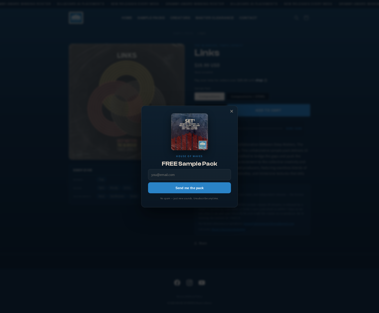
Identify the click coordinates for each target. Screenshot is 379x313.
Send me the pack (189, 188)
